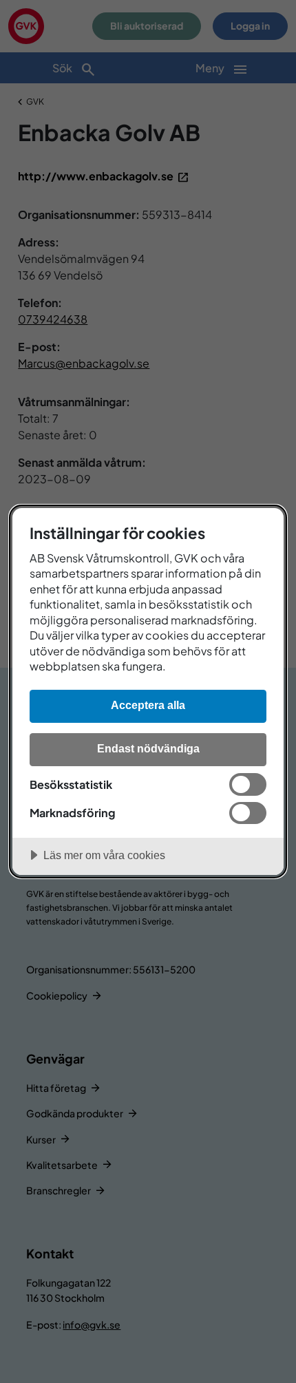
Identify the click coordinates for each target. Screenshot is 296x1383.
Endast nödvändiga (148, 748)
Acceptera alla (148, 705)
